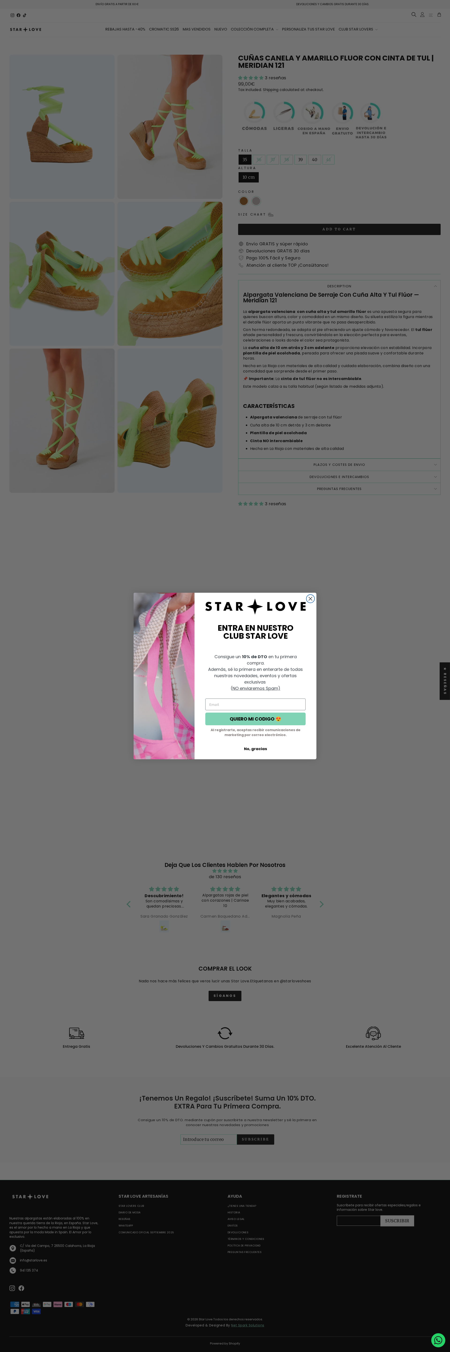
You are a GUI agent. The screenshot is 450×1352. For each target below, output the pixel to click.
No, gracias (255, 749)
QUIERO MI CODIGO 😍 (255, 719)
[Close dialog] (310, 599)
